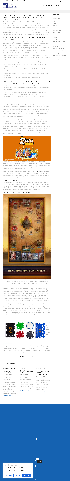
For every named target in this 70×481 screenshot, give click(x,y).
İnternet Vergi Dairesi (58, 48)
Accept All (26, 475)
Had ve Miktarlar (57, 44)
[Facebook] (20, 357)
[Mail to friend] (28, 357)
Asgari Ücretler (56, 23)
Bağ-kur (55, 25)
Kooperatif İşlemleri (58, 51)
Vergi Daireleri (56, 53)
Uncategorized (15, 11)
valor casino (37, 171)
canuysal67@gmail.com (24, 21)
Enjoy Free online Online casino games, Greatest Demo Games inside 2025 (26, 370)
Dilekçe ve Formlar (57, 32)
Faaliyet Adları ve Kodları (59, 41)
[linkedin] (30, 357)
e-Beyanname (56, 35)
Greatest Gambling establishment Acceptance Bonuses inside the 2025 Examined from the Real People (43, 370)
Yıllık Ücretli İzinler (57, 60)
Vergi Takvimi (56, 58)
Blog (8, 11)
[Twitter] (18, 357)
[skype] (35, 357)
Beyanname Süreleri (58, 28)
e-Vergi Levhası (57, 39)
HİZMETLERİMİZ (49, 5)
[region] (18, 470)
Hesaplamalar (56, 46)
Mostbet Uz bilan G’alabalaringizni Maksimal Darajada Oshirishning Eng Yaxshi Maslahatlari (9, 370)
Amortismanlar (56, 19)
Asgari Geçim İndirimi (58, 21)
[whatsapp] (33, 357)
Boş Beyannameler (58, 30)
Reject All (18, 475)
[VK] (23, 357)
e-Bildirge (55, 37)
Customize (9, 475)
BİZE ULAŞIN (57, 5)
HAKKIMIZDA (41, 5)
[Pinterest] (25, 357)
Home (4, 11)
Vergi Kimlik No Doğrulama (59, 55)
